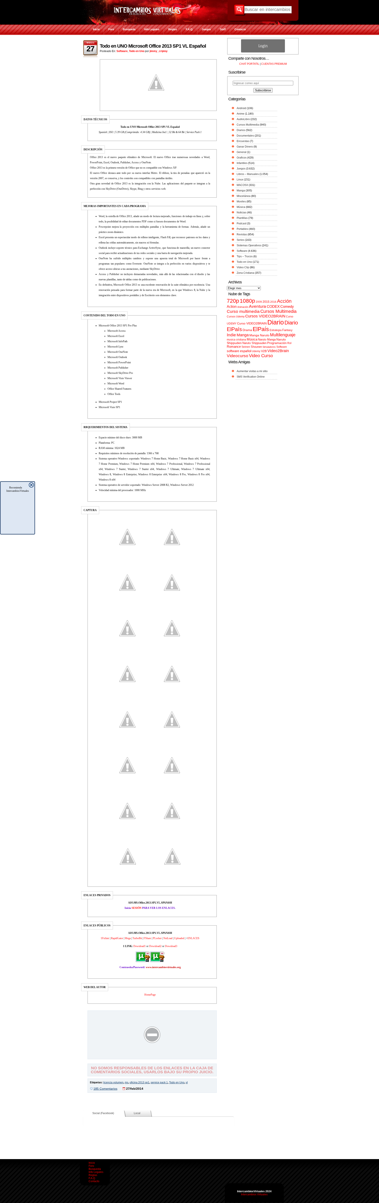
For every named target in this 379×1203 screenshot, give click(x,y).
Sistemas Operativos (249, 245)
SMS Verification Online (251, 376)
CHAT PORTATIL (249, 63)
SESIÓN (136, 907)
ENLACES (193, 938)
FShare (147, 938)
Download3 (171, 946)
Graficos (242, 157)
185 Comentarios (105, 1088)
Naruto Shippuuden (254, 343)
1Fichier (105, 938)
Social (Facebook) (103, 1113)
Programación (277, 343)
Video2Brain (278, 350)
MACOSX (242, 185)
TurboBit (137, 938)
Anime (240, 113)
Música (241, 207)
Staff (223, 29)
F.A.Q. (189, 29)
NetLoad (167, 938)
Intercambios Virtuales (254, 1194)
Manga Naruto (259, 335)
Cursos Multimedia (248, 124)
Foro (111, 29)
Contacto (240, 29)
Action (232, 306)
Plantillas (242, 218)
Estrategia (276, 330)
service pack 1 (159, 1082)
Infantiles (242, 163)
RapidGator (117, 938)
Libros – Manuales (248, 174)
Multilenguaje (282, 334)
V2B (264, 351)
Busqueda (129, 29)
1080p (247, 301)
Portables (242, 229)
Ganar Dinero (245, 146)
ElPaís (261, 329)
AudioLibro (243, 119)
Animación (242, 307)
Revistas (242, 234)
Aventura (257, 306)
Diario (275, 322)
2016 (273, 301)
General (241, 152)
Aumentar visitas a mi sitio (252, 371)
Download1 (139, 946)
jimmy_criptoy (159, 51)
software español (239, 351)
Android (241, 108)
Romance (234, 346)
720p (233, 301)
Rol (289, 343)
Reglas (172, 29)
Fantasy (287, 330)
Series (240, 239)
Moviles (241, 201)
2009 (259, 301)
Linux (240, 179)
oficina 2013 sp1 (139, 1082)
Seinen (245, 346)
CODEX (273, 306)
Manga (241, 190)
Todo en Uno (136, 51)
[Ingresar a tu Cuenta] (263, 51)
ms (126, 1082)
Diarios (241, 130)
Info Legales (151, 29)
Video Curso (261, 355)
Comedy (287, 306)
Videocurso (237, 355)
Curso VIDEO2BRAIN (252, 323)
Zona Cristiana (245, 272)
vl (187, 1082)
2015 (266, 301)
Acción (284, 301)
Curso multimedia (243, 311)
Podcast (241, 223)
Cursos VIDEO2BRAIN (265, 316)
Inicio (96, 29)
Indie (231, 335)
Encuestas (243, 141)
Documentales (245, 135)
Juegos (206, 29)
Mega (128, 938)
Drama (247, 330)
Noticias (241, 212)
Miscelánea (243, 196)
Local (137, 1113)
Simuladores (269, 347)
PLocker (157, 938)
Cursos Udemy (236, 316)
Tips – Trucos (245, 256)
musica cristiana (236, 339)
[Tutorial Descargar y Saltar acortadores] (152, 1055)
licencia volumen (113, 1082)
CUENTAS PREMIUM (274, 63)
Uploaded (179, 938)
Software (122, 51)
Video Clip (243, 267)
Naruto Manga (267, 339)
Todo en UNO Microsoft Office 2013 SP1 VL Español (153, 46)
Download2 (155, 946)
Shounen (256, 346)
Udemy (256, 351)
